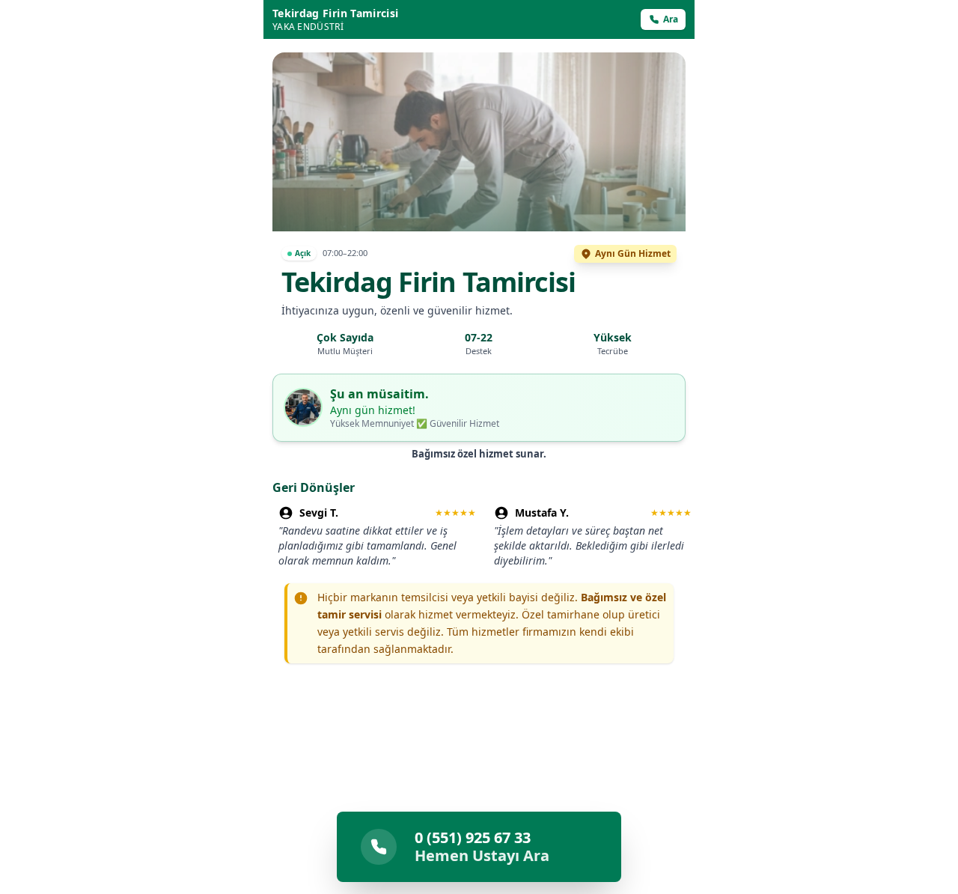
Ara (670, 19)
